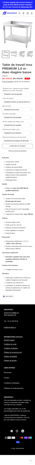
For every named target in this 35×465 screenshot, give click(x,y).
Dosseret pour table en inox (11, 129)
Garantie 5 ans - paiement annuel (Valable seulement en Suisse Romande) (16, 89)
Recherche (7, 372)
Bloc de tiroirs (7, 106)
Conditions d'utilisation (11, 348)
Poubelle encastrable (9, 114)
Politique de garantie (10, 360)
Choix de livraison (8, 98)
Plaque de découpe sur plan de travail (14, 137)
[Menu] (32, 13)
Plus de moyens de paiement (17, 151)
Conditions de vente (10, 344)
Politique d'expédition (10, 356)
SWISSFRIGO (20, 448)
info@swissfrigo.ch (10, 327)
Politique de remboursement (13, 352)
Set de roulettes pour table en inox (13, 121)
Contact (6, 378)
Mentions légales (9, 340)
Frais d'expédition (7, 81)
